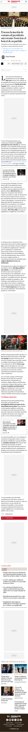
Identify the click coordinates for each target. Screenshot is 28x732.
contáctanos (18, 722)
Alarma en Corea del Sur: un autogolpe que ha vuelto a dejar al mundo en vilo (14, 50)
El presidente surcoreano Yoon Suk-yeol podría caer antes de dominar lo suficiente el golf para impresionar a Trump (10, 426)
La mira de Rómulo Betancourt (6, 699)
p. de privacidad (20, 724)
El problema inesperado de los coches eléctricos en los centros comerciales (14, 597)
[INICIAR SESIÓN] (26, 2)
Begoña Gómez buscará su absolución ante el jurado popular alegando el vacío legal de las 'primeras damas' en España (14, 574)
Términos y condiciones (9, 724)
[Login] (26, 2)
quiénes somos (9, 722)
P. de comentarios (18, 726)
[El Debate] (14, 1)
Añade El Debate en (16, 63)
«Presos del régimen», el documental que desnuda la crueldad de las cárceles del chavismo (20, 692)
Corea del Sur (8, 514)
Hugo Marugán (10, 56)
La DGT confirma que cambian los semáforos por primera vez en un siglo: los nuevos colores (14, 581)
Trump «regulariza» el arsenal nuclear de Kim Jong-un (21, 678)
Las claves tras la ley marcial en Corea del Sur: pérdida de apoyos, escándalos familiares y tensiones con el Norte (9, 173)
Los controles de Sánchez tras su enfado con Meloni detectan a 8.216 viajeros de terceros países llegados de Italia (14, 590)
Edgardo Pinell (5, 432)
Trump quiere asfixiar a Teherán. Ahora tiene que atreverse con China (7, 679)
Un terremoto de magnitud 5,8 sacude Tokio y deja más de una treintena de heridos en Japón (21, 705)
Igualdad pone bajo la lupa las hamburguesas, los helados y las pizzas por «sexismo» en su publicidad (14, 603)
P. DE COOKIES (9, 726)
